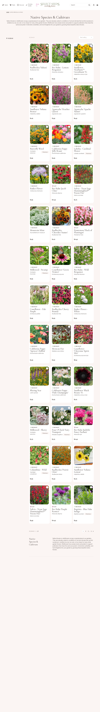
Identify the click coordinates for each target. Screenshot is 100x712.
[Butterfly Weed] (39, 134)
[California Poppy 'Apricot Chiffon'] (39, 334)
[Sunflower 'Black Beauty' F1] (83, 376)
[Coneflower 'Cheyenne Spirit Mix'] (83, 334)
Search (73, 5)
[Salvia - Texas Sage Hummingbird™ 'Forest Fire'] (83, 174)
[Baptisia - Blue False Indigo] (83, 495)
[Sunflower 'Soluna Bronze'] (39, 95)
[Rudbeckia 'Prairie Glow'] (61, 455)
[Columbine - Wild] (39, 455)
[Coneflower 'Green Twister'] (61, 255)
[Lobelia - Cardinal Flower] (83, 134)
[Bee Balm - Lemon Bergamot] (61, 53)
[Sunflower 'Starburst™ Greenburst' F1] (83, 53)
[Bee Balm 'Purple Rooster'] (61, 495)
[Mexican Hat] (61, 334)
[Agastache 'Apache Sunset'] (83, 95)
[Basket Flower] (39, 174)
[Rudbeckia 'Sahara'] (39, 53)
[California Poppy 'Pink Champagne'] (61, 376)
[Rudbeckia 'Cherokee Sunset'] (61, 216)
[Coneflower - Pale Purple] (39, 295)
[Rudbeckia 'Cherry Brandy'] (61, 295)
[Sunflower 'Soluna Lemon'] (83, 455)
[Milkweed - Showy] (39, 415)
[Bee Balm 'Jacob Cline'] (61, 174)
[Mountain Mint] (39, 216)
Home (7, 12)
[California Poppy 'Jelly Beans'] (61, 134)
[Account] (94, 5)
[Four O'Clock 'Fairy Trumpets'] (61, 415)
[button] (5, 5)
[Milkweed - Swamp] (39, 255)
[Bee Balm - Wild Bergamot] (83, 255)
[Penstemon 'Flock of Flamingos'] (83, 216)
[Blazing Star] (39, 376)
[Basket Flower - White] (83, 295)
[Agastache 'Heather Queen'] (61, 95)
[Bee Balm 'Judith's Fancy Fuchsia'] (83, 415)
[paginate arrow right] (93, 531)
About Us (37, 5)
